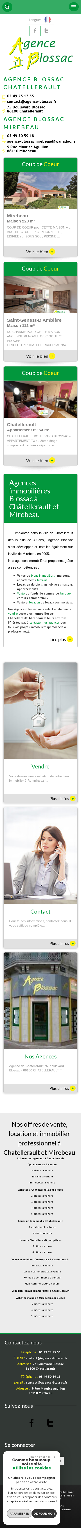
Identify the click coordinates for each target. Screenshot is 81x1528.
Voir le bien (39, 251)
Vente (21, 593)
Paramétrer (19, 1513)
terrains (42, 580)
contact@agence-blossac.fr (31, 101)
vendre (13, 614)
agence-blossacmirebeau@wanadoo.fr (41, 141)
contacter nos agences (44, 622)
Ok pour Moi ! (44, 1513)
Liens (62, 1495)
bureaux (65, 593)
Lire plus (60, 639)
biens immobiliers (43, 576)
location (34, 602)
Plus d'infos (62, 798)
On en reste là (40, 1457)
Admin (70, 1495)
